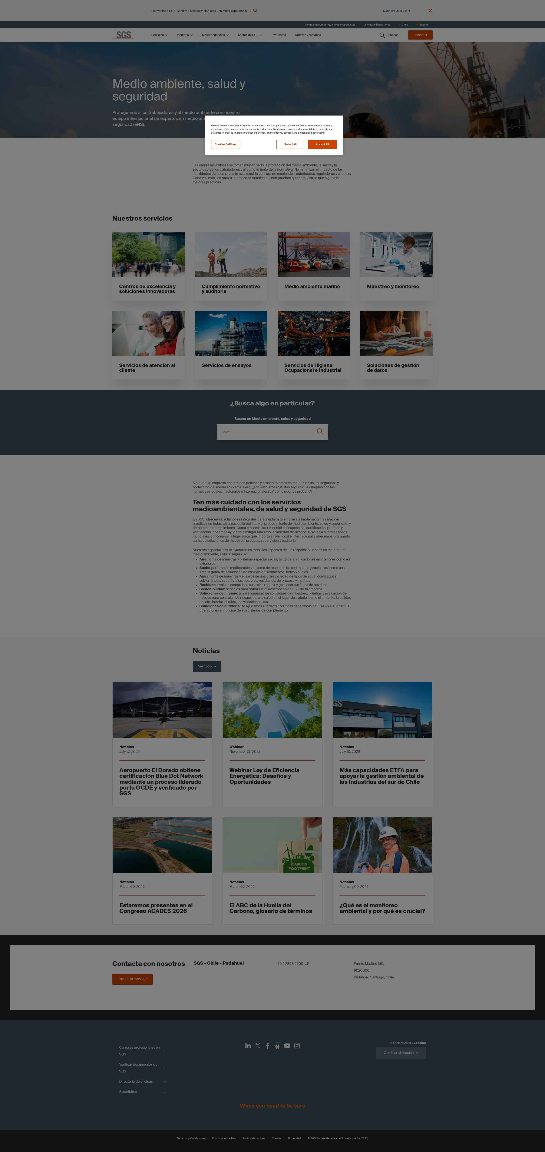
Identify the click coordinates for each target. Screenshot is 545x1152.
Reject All (290, 144)
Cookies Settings (225, 144)
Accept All (322, 144)
